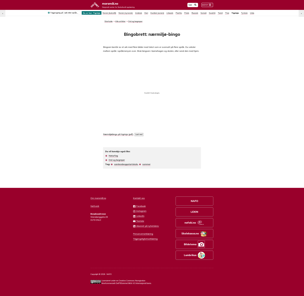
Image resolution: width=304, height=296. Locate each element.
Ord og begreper (117, 160)
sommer (146, 164)
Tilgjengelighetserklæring (145, 238)
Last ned (138, 134)
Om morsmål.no (98, 198)
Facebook (141, 206)
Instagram (141, 211)
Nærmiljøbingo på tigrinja (115, 134)
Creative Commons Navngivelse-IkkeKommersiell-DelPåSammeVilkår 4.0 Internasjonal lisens (126, 281)
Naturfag (113, 155)
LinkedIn (140, 216)
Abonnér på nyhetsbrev (147, 226)
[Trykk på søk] (195, 5)
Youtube (140, 221)
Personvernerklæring (143, 233)
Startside (108, 21)
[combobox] (72, 13)
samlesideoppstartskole (126, 164)
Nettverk (94, 206)
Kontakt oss (139, 198)
